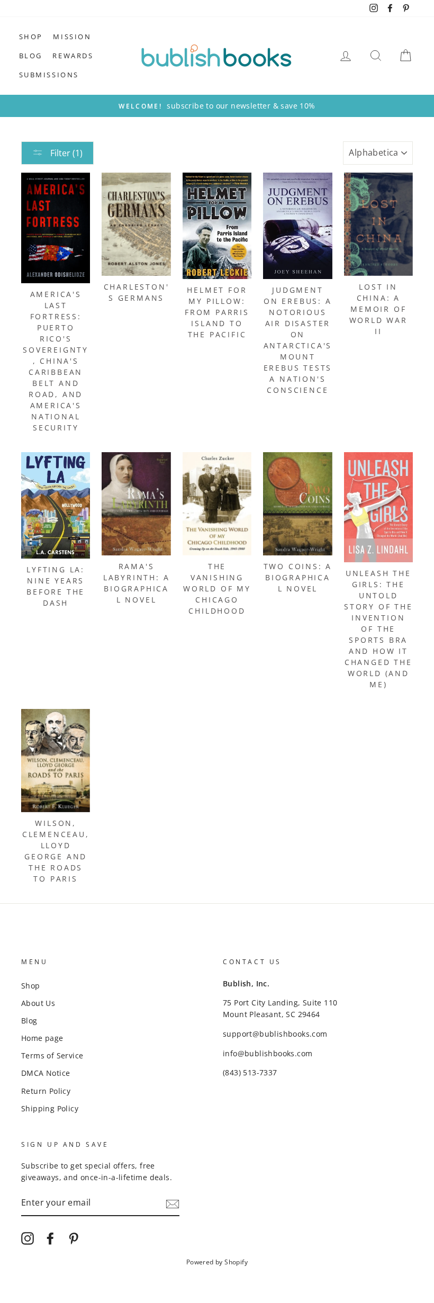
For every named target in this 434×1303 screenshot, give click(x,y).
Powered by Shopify (217, 1261)
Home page (42, 1038)
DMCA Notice (45, 1073)
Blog (30, 55)
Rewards (72, 55)
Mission (72, 36)
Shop (31, 36)
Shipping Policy (49, 1108)
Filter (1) (65, 153)
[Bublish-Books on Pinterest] (73, 1238)
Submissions (49, 74)
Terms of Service (52, 1055)
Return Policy (45, 1091)
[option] (217, 106)
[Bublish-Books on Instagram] (27, 1238)
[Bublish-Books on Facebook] (50, 1238)
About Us (38, 1003)
